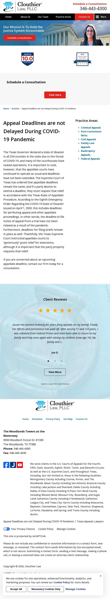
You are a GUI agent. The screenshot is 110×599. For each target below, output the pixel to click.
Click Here (55, 94)
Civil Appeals (88, 139)
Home (8, 16)
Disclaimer (37, 419)
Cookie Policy (45, 529)
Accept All (16, 589)
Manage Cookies (66, 529)
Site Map (68, 419)
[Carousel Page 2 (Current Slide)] (55, 361)
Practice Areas (63, 16)
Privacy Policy (53, 419)
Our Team (43, 16)
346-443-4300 (93, 8)
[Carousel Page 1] (48, 361)
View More (55, 372)
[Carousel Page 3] (61, 361)
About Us (25, 16)
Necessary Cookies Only (45, 589)
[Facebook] (6, 465)
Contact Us (84, 16)
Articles (15, 108)
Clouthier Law (33, 566)
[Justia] (13, 465)
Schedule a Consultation (90, 4)
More (103, 16)
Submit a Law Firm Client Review (55, 384)
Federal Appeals (90, 158)
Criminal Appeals (91, 127)
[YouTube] (20, 465)
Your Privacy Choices (23, 529)
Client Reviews (55, 299)
